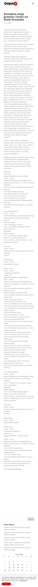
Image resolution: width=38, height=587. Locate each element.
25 (9, 570)
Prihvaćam (6, 584)
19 (13, 567)
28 (22, 570)
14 (22, 565)
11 (9, 565)
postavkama (23, 580)
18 (9, 567)
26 (13, 570)
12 (13, 565)
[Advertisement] (19, 495)
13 (18, 565)
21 (22, 567)
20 (18, 567)
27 (18, 570)
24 (5, 570)
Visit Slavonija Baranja (14, 469)
